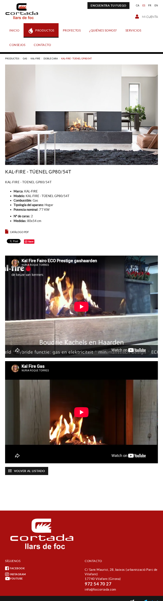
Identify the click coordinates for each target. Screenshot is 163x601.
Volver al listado (29, 471)
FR (150, 5)
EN (156, 5)
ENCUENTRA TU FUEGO (108, 5)
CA (137, 5)
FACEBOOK (17, 568)
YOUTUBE (16, 578)
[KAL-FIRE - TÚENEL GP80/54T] (81, 114)
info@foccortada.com (100, 589)
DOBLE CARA (51, 58)
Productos (12, 58)
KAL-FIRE (35, 58)
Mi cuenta (149, 17)
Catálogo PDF (19, 232)
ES (143, 5)
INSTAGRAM (18, 574)
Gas (25, 58)
